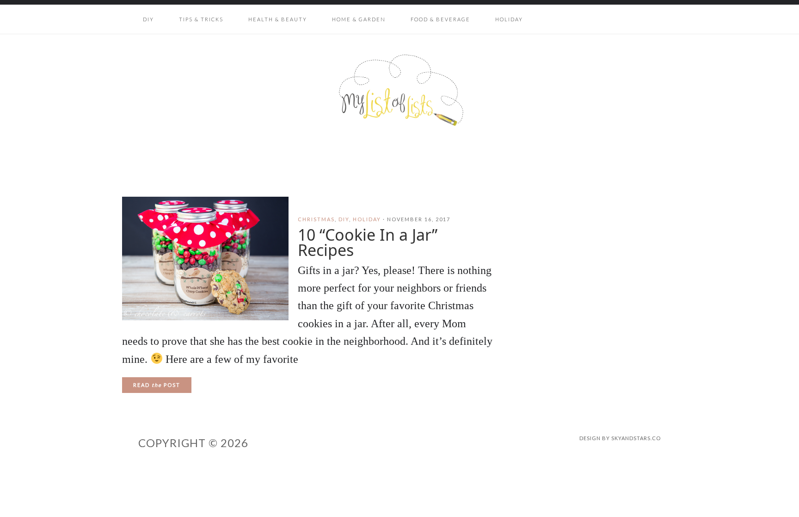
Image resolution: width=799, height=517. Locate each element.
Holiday (367, 219)
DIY (343, 219)
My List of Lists (399, 90)
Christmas (316, 219)
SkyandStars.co (636, 438)
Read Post (156, 385)
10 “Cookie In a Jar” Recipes (367, 242)
